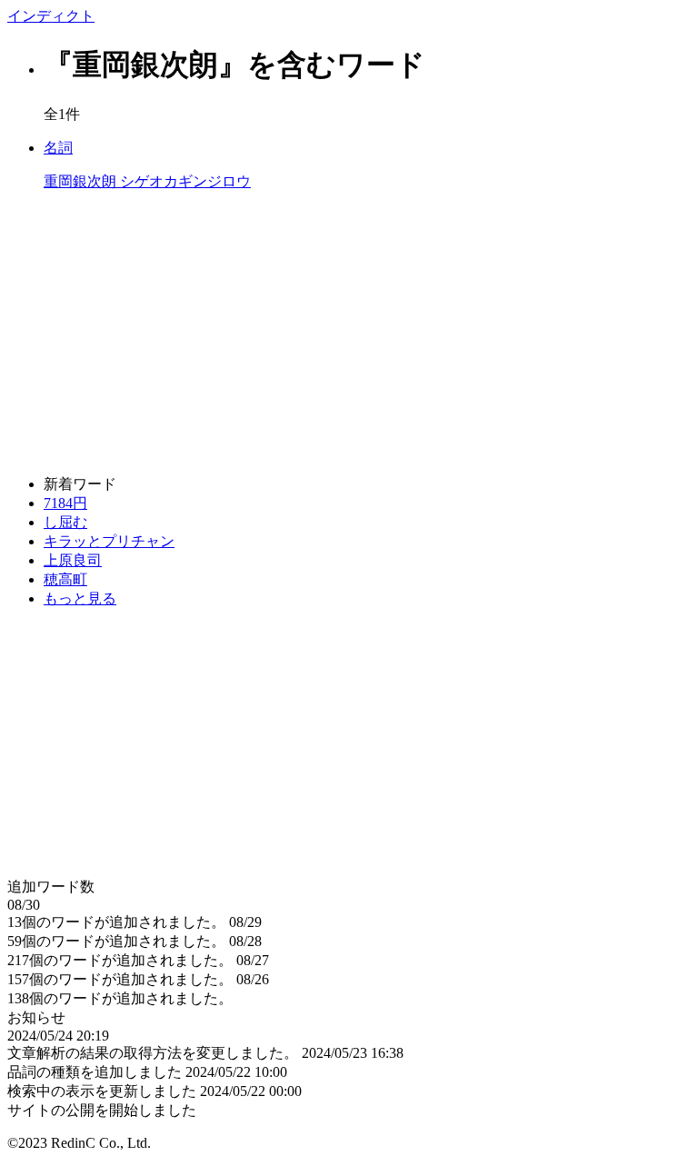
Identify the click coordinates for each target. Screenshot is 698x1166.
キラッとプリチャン (109, 541)
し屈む (65, 522)
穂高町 (65, 579)
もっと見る (80, 598)
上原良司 (73, 560)
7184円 (65, 503)
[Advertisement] (349, 333)
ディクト (51, 16)
